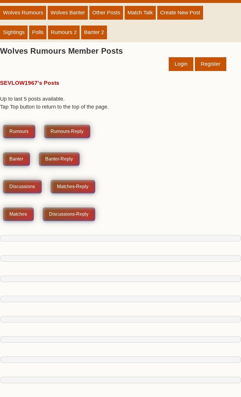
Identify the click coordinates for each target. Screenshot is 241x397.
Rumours (19, 131)
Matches (18, 214)
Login (181, 64)
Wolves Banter (68, 13)
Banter (16, 159)
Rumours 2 (64, 32)
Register (210, 64)
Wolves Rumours (23, 13)
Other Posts (106, 13)
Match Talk (140, 13)
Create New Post (180, 13)
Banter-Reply (59, 159)
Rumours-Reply (67, 131)
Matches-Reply (72, 186)
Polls (37, 32)
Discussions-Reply (68, 214)
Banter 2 (94, 32)
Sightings (14, 32)
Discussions (22, 186)
